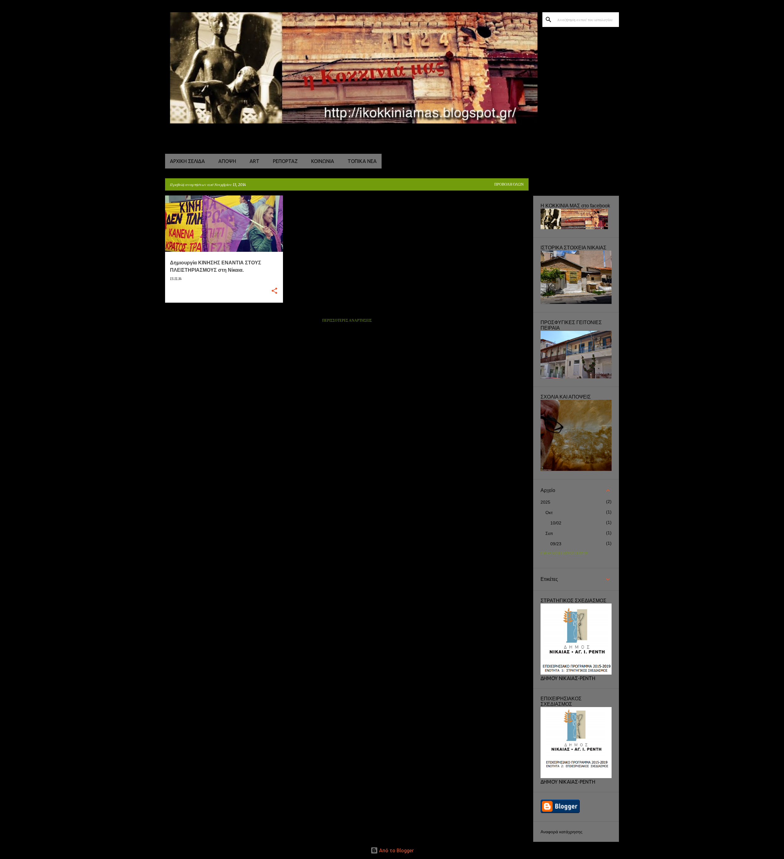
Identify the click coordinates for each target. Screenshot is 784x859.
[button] (274, 291)
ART (254, 161)
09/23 (555, 543)
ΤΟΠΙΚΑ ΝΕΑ (362, 161)
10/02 (555, 522)
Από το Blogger (396, 850)
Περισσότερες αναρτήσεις (347, 321)
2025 (545, 502)
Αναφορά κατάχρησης (561, 831)
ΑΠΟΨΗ (227, 161)
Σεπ (549, 533)
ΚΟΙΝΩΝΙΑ (322, 161)
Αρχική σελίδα (187, 161)
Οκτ (549, 512)
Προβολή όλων (509, 185)
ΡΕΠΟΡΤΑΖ (285, 161)
